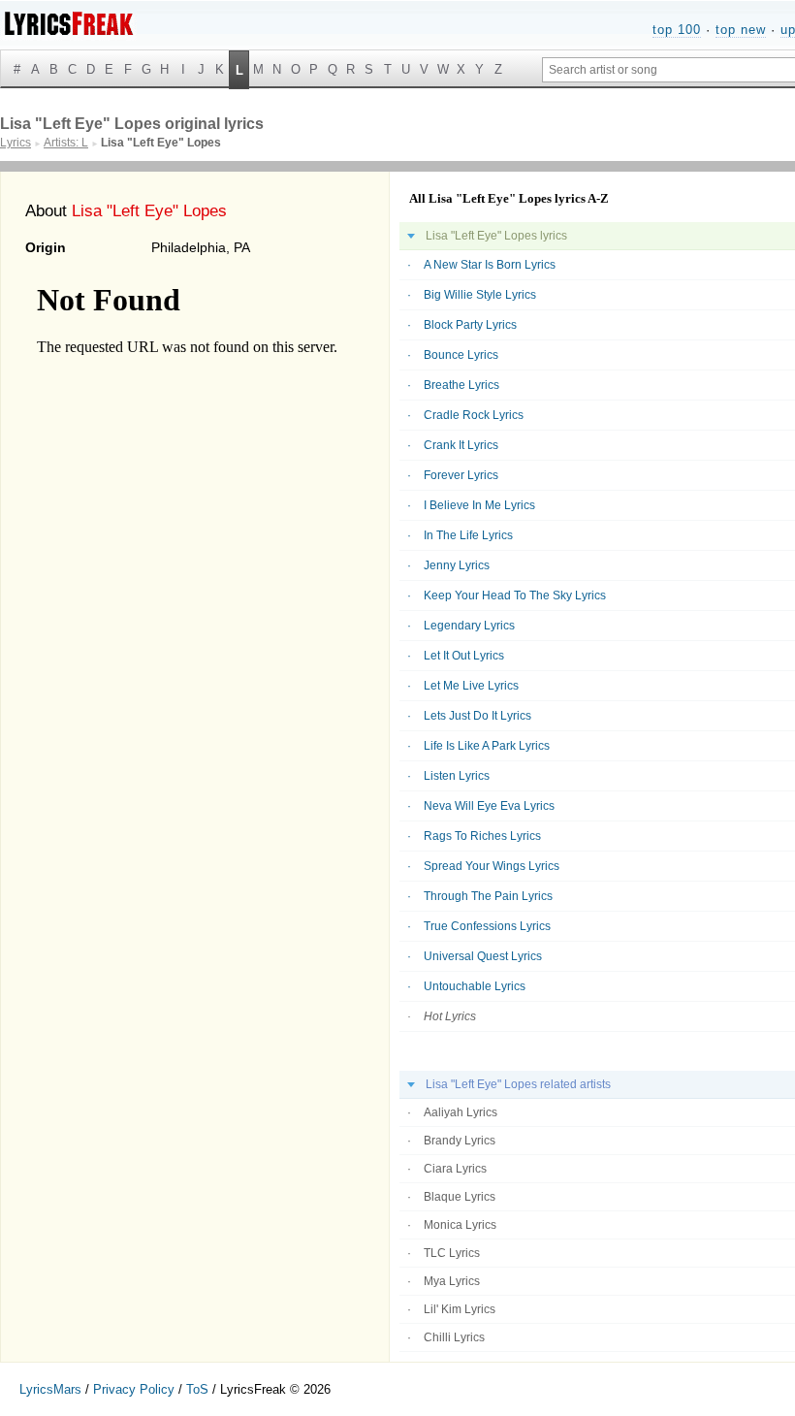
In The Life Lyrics (468, 535)
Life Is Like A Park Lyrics (487, 746)
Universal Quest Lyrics (483, 956)
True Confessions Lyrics (487, 926)
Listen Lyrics (457, 776)
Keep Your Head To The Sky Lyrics (515, 595)
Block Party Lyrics (470, 325)
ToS (197, 1389)
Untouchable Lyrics (474, 986)
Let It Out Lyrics (464, 655)
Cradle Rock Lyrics (474, 415)
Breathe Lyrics (461, 385)
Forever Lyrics (461, 475)
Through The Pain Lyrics (488, 896)
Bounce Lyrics (461, 355)
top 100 (676, 29)
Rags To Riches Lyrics (482, 836)
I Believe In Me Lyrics (479, 505)
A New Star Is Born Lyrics (490, 265)
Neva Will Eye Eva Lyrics (489, 806)
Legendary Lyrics (469, 625)
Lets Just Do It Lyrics (477, 716)
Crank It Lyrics (461, 445)
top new (741, 29)
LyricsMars (50, 1389)
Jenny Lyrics (457, 565)
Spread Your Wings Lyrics (491, 866)
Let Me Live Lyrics (471, 685)
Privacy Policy (134, 1389)
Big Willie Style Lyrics (480, 295)
